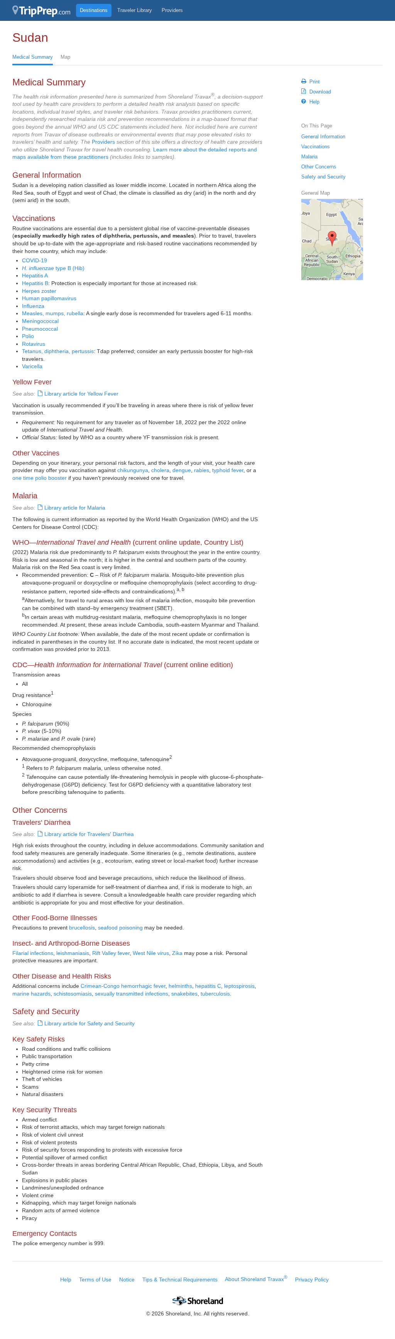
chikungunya (132, 470)
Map (65, 57)
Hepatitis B (35, 283)
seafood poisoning (120, 927)
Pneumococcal (40, 329)
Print (314, 82)
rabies (201, 470)
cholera (160, 470)
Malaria (309, 157)
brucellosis (82, 927)
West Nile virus (151, 953)
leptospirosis (239, 986)
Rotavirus (33, 344)
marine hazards (31, 994)
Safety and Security (323, 177)
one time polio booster (39, 478)
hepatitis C (208, 986)
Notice (127, 1279)
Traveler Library (134, 10)
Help (314, 102)
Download (320, 92)
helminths (180, 986)
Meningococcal (40, 321)
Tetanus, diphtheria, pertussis (58, 351)
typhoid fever (227, 470)
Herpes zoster (39, 291)
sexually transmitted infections (131, 994)
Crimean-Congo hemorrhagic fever (123, 986)
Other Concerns (318, 167)
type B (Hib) (53, 268)
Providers (172, 10)
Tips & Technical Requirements (180, 1279)
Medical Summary (32, 57)
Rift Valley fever (111, 953)
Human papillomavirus (49, 298)
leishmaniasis (72, 953)
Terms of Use (95, 1279)
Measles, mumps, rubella (52, 313)
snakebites (184, 994)
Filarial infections (32, 953)
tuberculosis (215, 994)
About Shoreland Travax (256, 1279)
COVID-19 (34, 260)
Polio (28, 336)
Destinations (94, 10)
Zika (177, 953)
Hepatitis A (35, 275)
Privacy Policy (312, 1279)
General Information (323, 136)
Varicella (32, 366)
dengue (181, 470)
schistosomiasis (73, 994)
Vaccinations (315, 147)
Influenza (33, 306)
